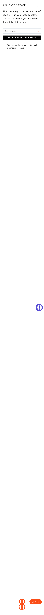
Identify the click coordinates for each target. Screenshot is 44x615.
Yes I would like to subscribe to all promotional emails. (22, 46)
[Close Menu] (38, 5)
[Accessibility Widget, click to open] (39, 307)
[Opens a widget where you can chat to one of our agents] (35, 602)
